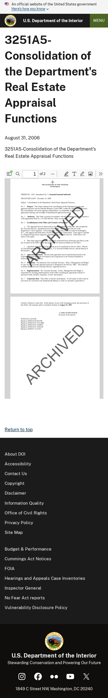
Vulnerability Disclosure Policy (36, 607)
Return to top (19, 429)
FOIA (10, 568)
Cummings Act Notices (28, 558)
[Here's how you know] (54, 7)
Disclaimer (15, 493)
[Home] (10, 20)
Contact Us (16, 473)
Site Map (14, 532)
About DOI (15, 454)
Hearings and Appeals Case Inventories (45, 578)
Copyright (14, 483)
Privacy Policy (19, 522)
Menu (99, 20)
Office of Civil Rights (26, 512)
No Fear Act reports (25, 597)
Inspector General (23, 588)
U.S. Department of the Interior (53, 20)
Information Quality (24, 503)
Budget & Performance (28, 549)
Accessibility (18, 463)
